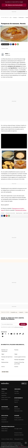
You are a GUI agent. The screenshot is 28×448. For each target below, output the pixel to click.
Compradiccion (4, 421)
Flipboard (15, 44)
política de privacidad (18, 327)
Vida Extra (16, 393)
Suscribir (23, 324)
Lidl (10, 17)
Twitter (13, 44)
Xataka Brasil (4, 430)
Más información (22, 446)
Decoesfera (3, 419)
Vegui (2, 354)
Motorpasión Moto (18, 410)
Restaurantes (4, 362)
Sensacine (16, 400)
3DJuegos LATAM (18, 428)
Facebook (11, 44)
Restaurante (21, 17)
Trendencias (4, 417)
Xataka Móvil (4, 393)
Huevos (16, 366)
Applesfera (3, 395)
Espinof (16, 402)
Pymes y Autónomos (18, 419)
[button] (7, 53)
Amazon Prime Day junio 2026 (19, 363)
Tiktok (23, 334)
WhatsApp (3, 334)
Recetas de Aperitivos (6, 356)
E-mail (18, 44)
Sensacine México (18, 432)
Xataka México (4, 428)
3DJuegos (16, 391)
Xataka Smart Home (5, 397)
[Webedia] (5, 384)
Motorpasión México (18, 439)
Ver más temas (5, 371)
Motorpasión (17, 408)
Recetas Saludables (19, 359)
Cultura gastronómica (20, 356)
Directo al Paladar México (7, 439)
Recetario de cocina (10, 213)
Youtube (11, 334)
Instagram (14, 334)
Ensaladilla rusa (14, 312)
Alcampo (15, 17)
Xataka (2, 391)
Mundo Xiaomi (4, 399)
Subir (23, 383)
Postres (16, 349)
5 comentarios (6, 44)
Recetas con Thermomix (4, 350)
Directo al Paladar (5, 408)
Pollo (2, 359)
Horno (3, 366)
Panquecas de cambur (20, 210)
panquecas (19, 213)
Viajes (15, 354)
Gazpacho (21, 312)
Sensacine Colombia (18, 434)
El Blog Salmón (17, 417)
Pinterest (17, 334)
